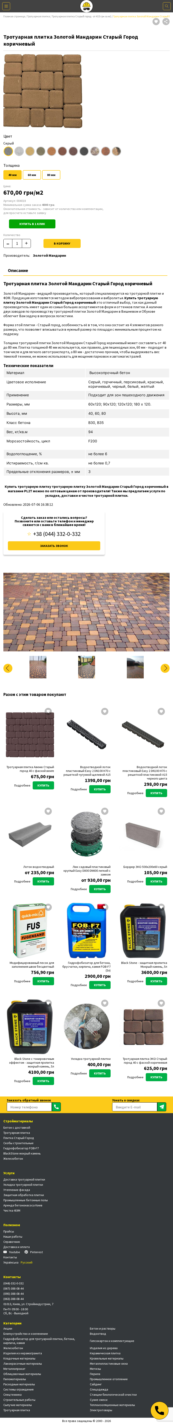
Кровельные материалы (106, 1358)
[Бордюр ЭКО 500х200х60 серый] (143, 835)
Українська (10, 1262)
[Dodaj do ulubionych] (156, 22)
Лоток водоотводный (38, 867)
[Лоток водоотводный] (30, 835)
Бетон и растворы (102, 1328)
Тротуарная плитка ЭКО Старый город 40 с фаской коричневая (145, 1061)
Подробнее (22, 785)
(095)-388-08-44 (13, 1294)
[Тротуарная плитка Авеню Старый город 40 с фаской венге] (30, 735)
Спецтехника (12, 1395)
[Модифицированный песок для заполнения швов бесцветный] (30, 931)
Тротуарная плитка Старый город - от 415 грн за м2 (81, 16)
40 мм (12, 175)
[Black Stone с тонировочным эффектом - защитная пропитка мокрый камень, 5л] (30, 1026)
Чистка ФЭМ (11, 1210)
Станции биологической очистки (113, 1395)
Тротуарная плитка (38, 16)
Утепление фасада (16, 1190)
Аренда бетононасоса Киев (22, 1205)
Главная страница (14, 16)
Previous (7, 668)
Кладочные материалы (19, 1358)
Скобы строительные (18, 1143)
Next (165, 668)
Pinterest (36, 1252)
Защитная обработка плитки (23, 1195)
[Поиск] (167, 6)
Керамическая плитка (105, 1353)
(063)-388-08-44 (13, 1299)
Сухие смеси (98, 1400)
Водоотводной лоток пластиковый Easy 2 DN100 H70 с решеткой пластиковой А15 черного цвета (145, 772)
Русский (26, 1262)
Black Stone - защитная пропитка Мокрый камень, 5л (144, 965)
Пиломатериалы (14, 1379)
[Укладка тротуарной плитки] (86, 1026)
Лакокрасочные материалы (22, 1364)
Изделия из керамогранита (22, 1353)
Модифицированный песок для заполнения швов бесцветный (32, 965)
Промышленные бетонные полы (25, 1200)
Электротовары (101, 1410)
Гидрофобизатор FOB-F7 (21, 1148)
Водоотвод (98, 1334)
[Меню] (6, 6)
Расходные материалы (19, 1384)
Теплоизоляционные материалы (112, 1405)
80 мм (51, 175)
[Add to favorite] (48, 712)
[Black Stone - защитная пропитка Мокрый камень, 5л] (143, 931)
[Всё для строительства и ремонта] (86, 6)
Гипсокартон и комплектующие (112, 1341)
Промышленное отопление (109, 1379)
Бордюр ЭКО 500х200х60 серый (145, 867)
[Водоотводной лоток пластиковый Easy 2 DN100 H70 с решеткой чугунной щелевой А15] (86, 735)
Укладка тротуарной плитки (91, 1059)
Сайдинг (96, 1384)
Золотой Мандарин (49, 255)
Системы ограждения (18, 1389)
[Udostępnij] (166, 22)
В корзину (62, 243)
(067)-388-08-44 (13, 1288)
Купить (43, 785)
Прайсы (8, 1231)
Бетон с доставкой (16, 1127)
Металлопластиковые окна (109, 1364)
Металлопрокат (14, 1369)
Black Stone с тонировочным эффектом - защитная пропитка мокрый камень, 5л (31, 1062)
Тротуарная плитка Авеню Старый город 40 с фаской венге (30, 769)
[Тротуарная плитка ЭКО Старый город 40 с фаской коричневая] (143, 1026)
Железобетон (13, 1159)
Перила (95, 1374)
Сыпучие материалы (17, 1405)
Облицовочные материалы (22, 1374)
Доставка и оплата (16, 1247)
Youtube (14, 1252)
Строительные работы (19, 1400)
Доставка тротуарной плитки (24, 1179)
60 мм (32, 175)
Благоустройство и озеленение (25, 1334)
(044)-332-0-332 (13, 1283)
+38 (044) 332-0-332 (57, 534)
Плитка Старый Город (18, 1138)
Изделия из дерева (104, 1348)
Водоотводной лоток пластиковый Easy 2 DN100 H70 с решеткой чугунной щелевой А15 (87, 771)
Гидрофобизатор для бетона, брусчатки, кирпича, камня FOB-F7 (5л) (86, 966)
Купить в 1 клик (32, 224)
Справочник (11, 1242)
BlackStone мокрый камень (22, 1153)
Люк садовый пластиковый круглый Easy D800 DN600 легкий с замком (87, 870)
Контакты (10, 1257)
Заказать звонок (54, 546)
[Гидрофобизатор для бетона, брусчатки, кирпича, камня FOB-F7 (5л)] (86, 931)
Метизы (95, 1369)
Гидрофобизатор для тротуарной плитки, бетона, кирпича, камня (39, 1341)
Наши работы (12, 1237)
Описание (18, 270)
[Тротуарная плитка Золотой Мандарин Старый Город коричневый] (86, 612)
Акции (7, 1328)
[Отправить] (56, 1106)
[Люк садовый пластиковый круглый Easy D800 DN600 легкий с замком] (86, 835)
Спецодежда (99, 1389)
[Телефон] (159, 1411)
